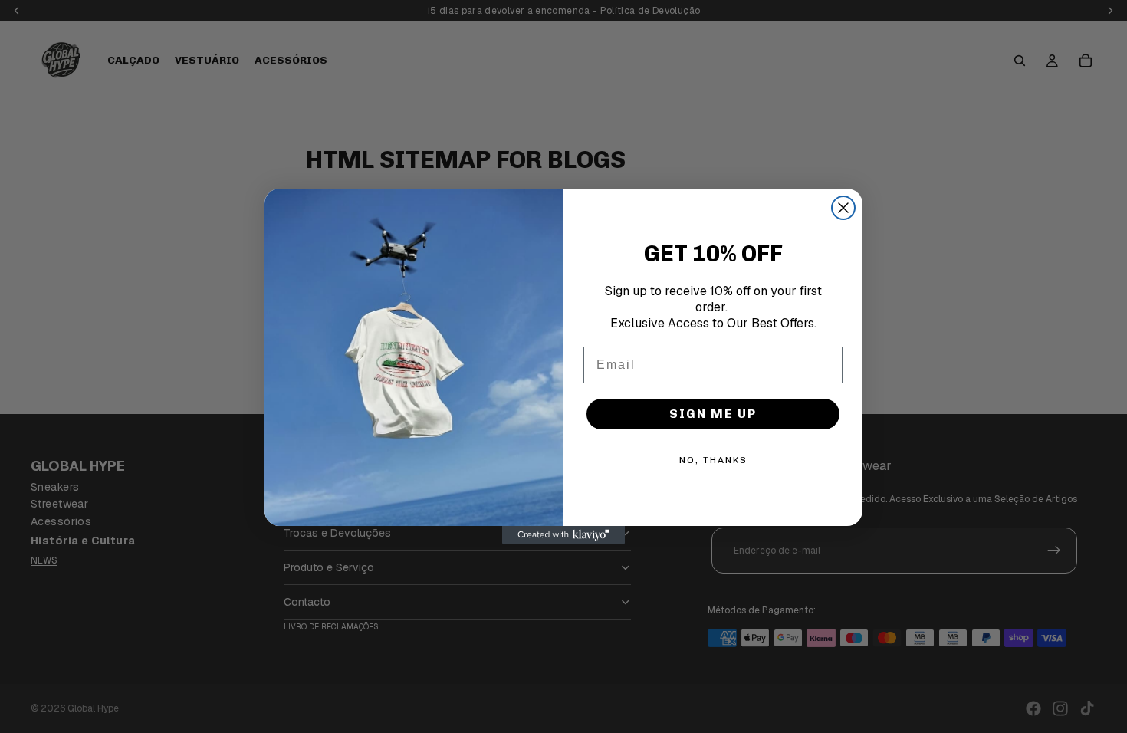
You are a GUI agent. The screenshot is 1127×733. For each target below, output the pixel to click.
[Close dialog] (843, 207)
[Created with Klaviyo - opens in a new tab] (563, 535)
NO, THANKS (713, 460)
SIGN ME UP (713, 413)
